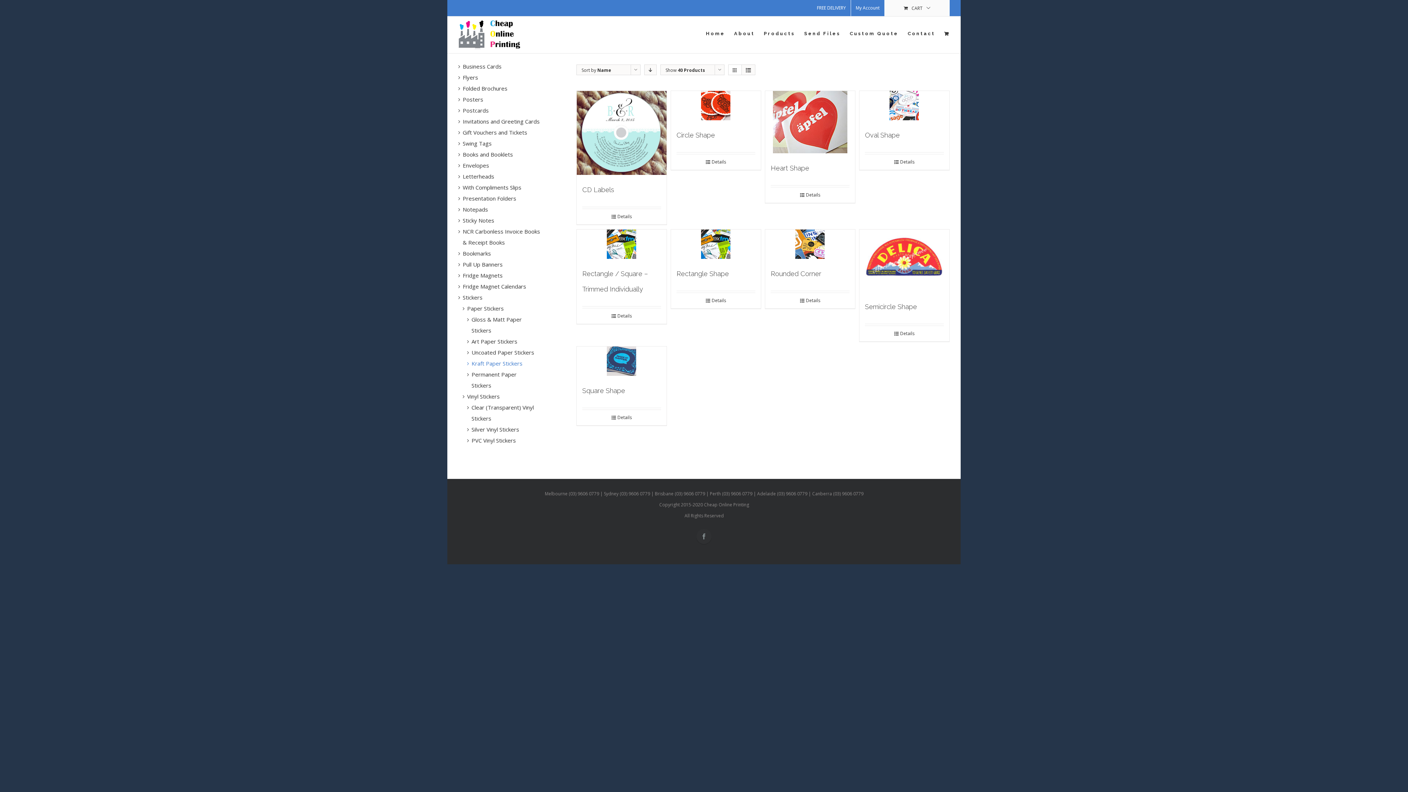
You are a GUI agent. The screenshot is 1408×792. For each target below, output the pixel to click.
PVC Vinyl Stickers (494, 440)
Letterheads (478, 176)
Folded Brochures (485, 88)
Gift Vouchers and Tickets (495, 132)
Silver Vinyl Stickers (495, 429)
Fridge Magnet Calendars (494, 286)
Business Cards (482, 66)
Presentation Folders (489, 198)
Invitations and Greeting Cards (501, 121)
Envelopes (476, 165)
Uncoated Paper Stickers (503, 352)
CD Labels (598, 190)
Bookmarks (477, 253)
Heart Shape (790, 168)
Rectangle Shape (702, 274)
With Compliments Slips (492, 187)
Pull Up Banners (483, 264)
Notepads (475, 209)
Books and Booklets (488, 154)
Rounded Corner (796, 274)
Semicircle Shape (891, 307)
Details (624, 216)
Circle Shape (695, 135)
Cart (917, 8)
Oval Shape (882, 135)
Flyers (470, 77)
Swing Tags (477, 143)
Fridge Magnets (483, 275)
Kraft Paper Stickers (497, 363)
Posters (473, 99)
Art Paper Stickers (494, 341)
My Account (868, 8)
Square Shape (603, 391)
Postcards (476, 110)
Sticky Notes (478, 220)
